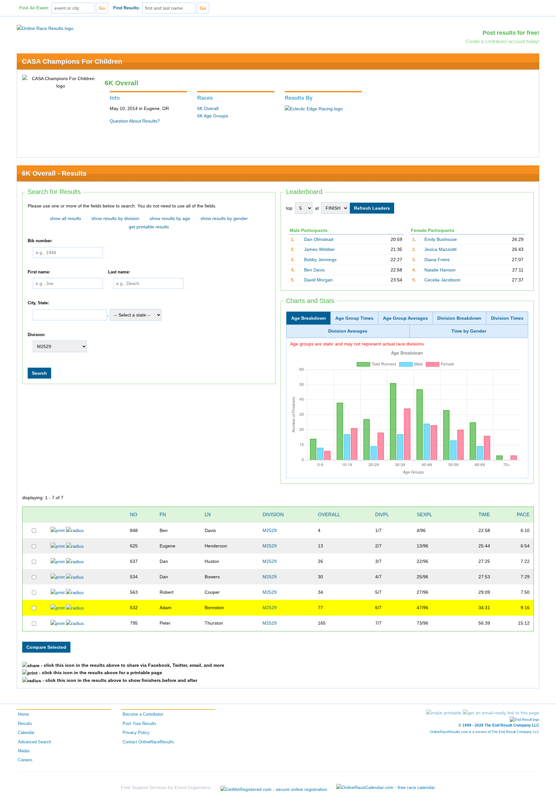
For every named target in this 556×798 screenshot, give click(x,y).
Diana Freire (437, 259)
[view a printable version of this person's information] (58, 530)
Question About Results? (135, 121)
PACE (523, 514)
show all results (65, 218)
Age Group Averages (405, 318)
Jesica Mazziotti (440, 249)
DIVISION (273, 514)
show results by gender (224, 218)
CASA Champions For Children (72, 61)
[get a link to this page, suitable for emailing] (501, 712)
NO (133, 514)
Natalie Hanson (440, 269)
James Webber (319, 249)
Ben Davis (314, 269)
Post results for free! (511, 33)
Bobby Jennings (320, 259)
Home (23, 714)
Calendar (26, 732)
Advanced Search (34, 742)
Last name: (119, 272)
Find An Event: (34, 8)
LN (208, 514)
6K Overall (207, 108)
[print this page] (443, 712)
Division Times (507, 318)
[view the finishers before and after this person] (75, 530)
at (317, 208)
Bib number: (40, 241)
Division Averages (347, 331)
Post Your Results (139, 723)
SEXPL (424, 514)
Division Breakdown (459, 318)
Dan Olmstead (318, 239)
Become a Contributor (143, 714)
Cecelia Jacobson (442, 279)
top (289, 208)
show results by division (115, 218)
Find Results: (126, 8)
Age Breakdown (308, 318)
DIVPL (382, 514)
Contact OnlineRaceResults (148, 742)
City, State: (38, 303)
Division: (36, 335)
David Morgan (318, 279)
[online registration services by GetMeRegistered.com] (273, 787)
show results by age (170, 218)
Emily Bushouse (440, 239)
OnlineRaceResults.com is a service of (484, 732)
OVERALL (329, 514)
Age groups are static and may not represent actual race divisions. (357, 343)
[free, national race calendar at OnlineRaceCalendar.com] (385, 787)
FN (163, 514)
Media (23, 751)
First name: (39, 272)
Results (25, 723)
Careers (25, 760)
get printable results (149, 226)
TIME (484, 514)
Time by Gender (468, 331)
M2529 (270, 530)
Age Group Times (354, 318)
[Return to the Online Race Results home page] (45, 28)
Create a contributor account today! (502, 41)
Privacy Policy (136, 732)
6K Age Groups (212, 115)
